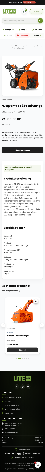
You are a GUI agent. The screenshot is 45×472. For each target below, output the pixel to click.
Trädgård (19, 46)
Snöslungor (33, 46)
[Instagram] (22, 386)
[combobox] (22, 21)
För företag (8, 413)
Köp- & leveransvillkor (12, 397)
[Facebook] (17, 386)
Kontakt (7, 401)
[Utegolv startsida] (23, 378)
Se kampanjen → (29, 2)
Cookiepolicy (22, 469)
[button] (3, 325)
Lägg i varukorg (22, 150)
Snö (25, 46)
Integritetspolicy (10, 469)
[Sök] (40, 20)
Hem (13, 46)
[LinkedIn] (28, 386)
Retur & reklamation (12, 405)
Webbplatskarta (34, 469)
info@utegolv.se (11, 432)
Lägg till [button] (22, 350)
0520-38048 (10, 429)
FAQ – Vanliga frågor (12, 409)
